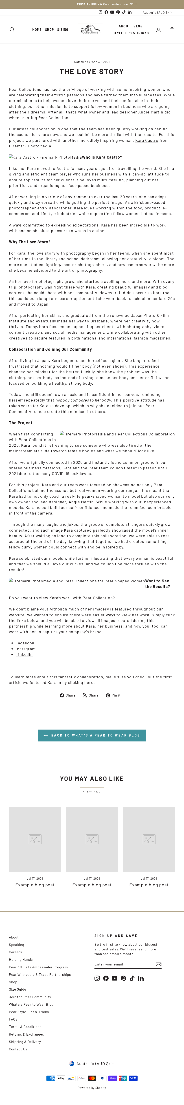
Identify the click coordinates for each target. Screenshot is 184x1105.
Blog (138, 26)
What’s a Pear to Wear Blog (31, 1004)
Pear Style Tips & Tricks (29, 1012)
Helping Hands (21, 959)
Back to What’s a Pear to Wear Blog (95, 735)
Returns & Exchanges (26, 1034)
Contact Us (18, 1049)
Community (82, 62)
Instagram (26, 648)
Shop (49, 29)
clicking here (81, 682)
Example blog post (35, 884)
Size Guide (17, 989)
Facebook (25, 642)
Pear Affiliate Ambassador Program (38, 967)
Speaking (16, 945)
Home (37, 29)
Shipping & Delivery (25, 1042)
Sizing (62, 29)
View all (92, 791)
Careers (15, 952)
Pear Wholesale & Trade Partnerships (40, 974)
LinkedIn (24, 654)
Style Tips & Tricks (131, 33)
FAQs (13, 1019)
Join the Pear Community (30, 997)
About (124, 26)
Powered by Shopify (92, 1087)
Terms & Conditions (25, 1027)
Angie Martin (150, 111)
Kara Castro (146, 140)
